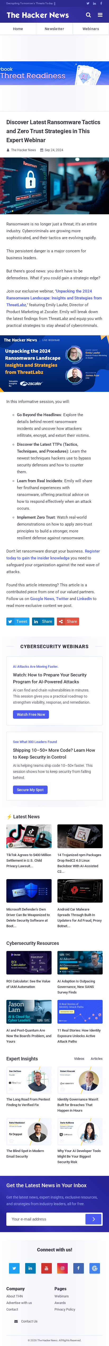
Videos (79, 1059)
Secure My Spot (30, 790)
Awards (60, 1303)
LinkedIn (84, 598)
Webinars (91, 29)
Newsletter (54, 29)
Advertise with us (19, 1303)
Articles (97, 1059)
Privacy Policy (64, 1309)
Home (18, 29)
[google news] (94, 1268)
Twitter (62, 598)
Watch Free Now (31, 714)
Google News (42, 598)
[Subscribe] (93, 1219)
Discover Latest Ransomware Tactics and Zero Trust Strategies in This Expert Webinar (53, 131)
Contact (12, 1309)
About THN (14, 1296)
